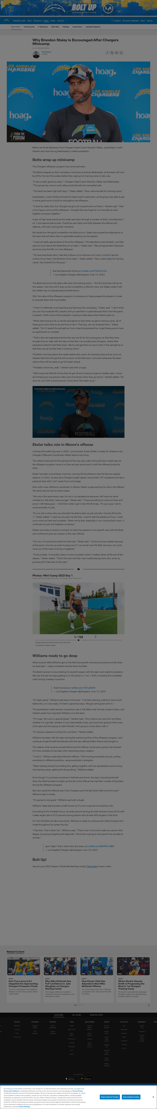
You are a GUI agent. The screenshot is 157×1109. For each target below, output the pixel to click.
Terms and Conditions (11, 1091)
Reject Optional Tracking (109, 1097)
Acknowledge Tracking (131, 1097)
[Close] (153, 1097)
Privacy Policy (78, 1091)
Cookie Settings (24, 1107)
